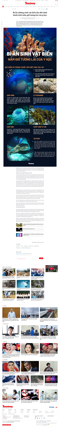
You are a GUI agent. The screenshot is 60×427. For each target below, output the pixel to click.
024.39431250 (5, 418)
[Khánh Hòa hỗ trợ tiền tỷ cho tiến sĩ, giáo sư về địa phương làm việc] (37, 294)
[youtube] (57, 0)
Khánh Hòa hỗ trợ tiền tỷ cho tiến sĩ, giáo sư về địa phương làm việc (37, 300)
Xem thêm (57, 6)
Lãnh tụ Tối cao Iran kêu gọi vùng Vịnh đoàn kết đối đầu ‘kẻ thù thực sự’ (48, 373)
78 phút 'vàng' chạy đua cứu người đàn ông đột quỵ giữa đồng (48, 401)
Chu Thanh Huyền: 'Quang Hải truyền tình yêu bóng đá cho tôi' (47, 355)
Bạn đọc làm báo (7, 424)
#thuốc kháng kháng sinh (26, 247)
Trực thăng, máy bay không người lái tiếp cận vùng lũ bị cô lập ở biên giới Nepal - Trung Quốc (37, 384)
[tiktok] (40, 418)
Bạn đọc (40, 412)
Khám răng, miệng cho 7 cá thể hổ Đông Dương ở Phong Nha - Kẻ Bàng (8, 277)
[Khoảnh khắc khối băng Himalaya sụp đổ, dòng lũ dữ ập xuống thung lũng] (8, 379)
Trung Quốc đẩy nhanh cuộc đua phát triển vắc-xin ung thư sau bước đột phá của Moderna (37, 277)
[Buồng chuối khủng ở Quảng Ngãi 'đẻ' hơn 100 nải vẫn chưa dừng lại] (19, 225)
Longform (28, 409)
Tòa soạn (42, 0)
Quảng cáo (46, 0)
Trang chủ (3, 6)
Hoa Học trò (38, 0)
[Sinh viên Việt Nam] (51, 407)
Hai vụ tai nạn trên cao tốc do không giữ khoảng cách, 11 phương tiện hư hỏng (48, 320)
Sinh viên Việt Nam (32, 0)
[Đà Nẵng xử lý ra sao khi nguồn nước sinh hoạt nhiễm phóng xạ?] (8, 294)
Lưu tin (1, 26)
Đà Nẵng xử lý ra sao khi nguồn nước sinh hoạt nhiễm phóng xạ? (8, 300)
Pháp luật (27, 6)
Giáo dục (45, 6)
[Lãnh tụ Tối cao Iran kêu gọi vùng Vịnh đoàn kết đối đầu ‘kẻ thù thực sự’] (49, 366)
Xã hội (5, 6)
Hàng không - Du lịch (48, 412)
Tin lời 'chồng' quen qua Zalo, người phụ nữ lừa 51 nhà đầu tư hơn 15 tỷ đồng (30, 337)
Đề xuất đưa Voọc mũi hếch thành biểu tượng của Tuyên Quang (37, 289)
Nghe (1, 22)
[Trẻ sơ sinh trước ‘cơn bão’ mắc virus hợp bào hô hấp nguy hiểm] (11, 394)
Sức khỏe (18, 6)
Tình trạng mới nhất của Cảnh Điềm (29, 354)
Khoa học (48, 6)
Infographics (35, 409)
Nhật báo (10, 409)
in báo (43, 9)
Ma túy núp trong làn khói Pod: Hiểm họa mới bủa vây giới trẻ (29, 401)
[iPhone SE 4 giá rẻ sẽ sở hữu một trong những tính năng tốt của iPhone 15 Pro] (19, 235)
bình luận (45, 9)
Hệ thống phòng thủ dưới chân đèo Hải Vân (23, 277)
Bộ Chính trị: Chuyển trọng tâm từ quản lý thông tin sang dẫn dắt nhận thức (10, 320)
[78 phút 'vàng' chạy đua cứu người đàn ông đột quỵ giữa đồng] (49, 394)
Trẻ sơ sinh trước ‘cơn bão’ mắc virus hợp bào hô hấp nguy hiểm (10, 401)
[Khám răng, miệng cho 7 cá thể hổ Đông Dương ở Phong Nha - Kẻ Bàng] (8, 272)
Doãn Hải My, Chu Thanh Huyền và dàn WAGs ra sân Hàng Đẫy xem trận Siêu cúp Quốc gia (11, 356)
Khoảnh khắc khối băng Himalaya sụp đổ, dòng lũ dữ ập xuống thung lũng (8, 384)
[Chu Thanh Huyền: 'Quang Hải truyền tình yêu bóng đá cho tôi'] (49, 348)
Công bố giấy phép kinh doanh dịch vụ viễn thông (23, 289)
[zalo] (42, 418)
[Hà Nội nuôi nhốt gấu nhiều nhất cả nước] (8, 284)
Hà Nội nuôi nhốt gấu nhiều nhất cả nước (8, 289)
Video (54, 6)
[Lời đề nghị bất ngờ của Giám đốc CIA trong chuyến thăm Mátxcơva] (30, 366)
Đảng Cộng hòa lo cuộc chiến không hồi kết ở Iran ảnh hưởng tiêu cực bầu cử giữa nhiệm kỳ (23, 384)
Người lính (34, 6)
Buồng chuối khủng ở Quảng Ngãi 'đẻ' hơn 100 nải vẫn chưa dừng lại (33, 225)
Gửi (41, 258)
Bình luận (1, 29)
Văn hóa (39, 6)
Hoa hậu (51, 6)
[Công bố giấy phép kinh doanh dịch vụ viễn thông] (23, 284)
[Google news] (44, 418)
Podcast (22, 409)
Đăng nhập (17, 253)
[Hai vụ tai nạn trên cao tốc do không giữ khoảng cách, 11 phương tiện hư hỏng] (49, 312)
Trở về (1, 31)
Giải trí (42, 6)
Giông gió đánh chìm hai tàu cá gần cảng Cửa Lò (29, 319)
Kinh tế (8, 6)
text (41, 9)
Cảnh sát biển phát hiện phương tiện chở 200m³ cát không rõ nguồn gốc (48, 338)
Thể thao (30, 6)
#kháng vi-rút (18, 247)
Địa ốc (15, 6)
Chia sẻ (1, 24)
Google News (47, 9)
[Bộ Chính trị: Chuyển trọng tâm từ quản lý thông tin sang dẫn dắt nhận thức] (11, 312)
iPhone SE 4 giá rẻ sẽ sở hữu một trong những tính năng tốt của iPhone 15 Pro (33, 235)
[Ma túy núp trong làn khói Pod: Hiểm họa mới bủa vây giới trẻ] (30, 394)
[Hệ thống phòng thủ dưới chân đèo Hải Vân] (23, 272)
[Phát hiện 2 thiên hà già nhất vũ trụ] (19, 229)
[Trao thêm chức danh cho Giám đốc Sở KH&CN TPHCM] (23, 294)
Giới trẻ (24, 6)
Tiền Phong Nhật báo (25, 0)
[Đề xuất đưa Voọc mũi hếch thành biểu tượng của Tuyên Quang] (37, 284)
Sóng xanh (11, 6)
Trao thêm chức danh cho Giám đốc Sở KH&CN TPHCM (23, 300)
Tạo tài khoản (23, 253)
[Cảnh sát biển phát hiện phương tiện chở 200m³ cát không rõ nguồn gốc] (49, 330)
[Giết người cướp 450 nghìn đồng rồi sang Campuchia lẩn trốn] (11, 330)
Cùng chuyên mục (7, 267)
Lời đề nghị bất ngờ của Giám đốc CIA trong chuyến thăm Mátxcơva (29, 373)
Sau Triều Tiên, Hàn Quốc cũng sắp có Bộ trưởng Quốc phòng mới (11, 373)
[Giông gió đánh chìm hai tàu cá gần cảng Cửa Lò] (30, 312)
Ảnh (15, 409)
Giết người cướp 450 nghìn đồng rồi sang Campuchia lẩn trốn (10, 337)
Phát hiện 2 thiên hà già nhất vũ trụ (28, 228)
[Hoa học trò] (57, 407)
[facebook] (55, 0)
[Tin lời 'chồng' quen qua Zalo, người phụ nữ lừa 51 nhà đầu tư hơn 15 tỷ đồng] (30, 330)
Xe (36, 6)
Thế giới (21, 6)
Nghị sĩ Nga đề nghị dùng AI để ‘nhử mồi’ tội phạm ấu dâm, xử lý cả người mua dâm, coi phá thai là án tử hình (51, 384)
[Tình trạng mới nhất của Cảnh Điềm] (30, 348)
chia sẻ (39, 9)
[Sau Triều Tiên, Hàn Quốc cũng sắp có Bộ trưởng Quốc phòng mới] (11, 366)
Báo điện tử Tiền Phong (30, 3)
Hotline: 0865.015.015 (18, 0)
